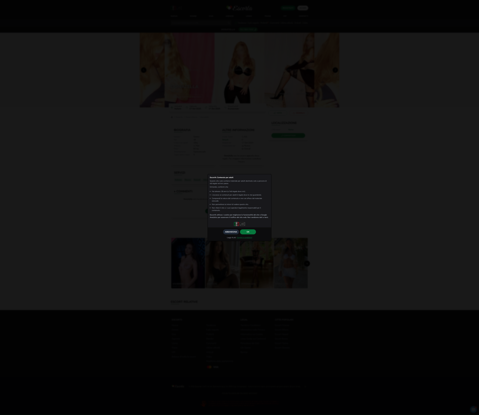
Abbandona (231, 232)
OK (248, 232)
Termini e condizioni (244, 237)
